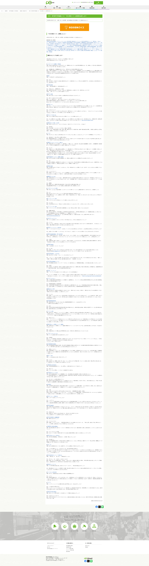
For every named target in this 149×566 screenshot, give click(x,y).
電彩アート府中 (50, 355)
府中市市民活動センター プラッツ (52, 548)
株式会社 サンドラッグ (51, 270)
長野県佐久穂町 (63, 49)
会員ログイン (98, 3)
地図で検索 (68, 551)
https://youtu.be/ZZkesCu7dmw (87, 120)
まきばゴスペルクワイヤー (52, 218)
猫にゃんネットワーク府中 (52, 198)
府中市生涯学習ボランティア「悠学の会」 (89, 41)
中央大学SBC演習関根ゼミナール (60, 46)
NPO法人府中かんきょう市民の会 (55, 42)
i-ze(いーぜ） (49, 444)
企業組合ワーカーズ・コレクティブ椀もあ (91, 49)
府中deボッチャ (74, 50)
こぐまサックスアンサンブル (52, 333)
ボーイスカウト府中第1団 (66, 41)
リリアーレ (59, 41)
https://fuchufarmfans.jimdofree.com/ (53, 215)
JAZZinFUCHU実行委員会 (51, 41)
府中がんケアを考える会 (65, 50)
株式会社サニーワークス (76, 41)
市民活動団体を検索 (69, 545)
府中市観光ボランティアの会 (52, 372)
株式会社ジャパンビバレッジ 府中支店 (54, 227)
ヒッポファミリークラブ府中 (52, 188)
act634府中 (49, 384)
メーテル (48, 133)
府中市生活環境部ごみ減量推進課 (80, 42)
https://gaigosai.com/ (56, 251)
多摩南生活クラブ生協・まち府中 (54, 50)
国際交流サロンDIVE (86, 45)
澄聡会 (92, 50)
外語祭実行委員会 (83, 46)
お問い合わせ (87, 545)
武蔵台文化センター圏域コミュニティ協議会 (56, 45)
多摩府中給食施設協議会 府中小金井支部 (55, 234)
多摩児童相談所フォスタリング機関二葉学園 (74, 49)
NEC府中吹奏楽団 (90, 42)
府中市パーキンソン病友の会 (52, 396)
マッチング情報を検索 (69, 548)
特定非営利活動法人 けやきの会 (73, 46)
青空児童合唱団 (87, 50)
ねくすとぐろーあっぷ (95, 45)
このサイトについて (50, 545)
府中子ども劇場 (80, 50)
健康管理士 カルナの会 (55, 49)
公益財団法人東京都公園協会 (67, 42)
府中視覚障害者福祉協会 (77, 45)
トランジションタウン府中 (52, 206)
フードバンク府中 (68, 45)
